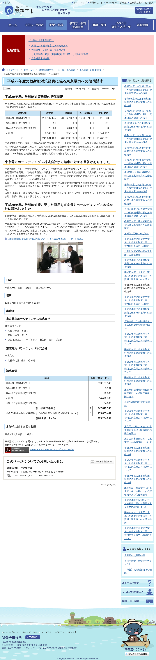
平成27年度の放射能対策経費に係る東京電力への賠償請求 (138, 353)
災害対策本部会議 (40, 58)
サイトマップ (80, 3)
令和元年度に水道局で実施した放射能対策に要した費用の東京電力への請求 (138, 212)
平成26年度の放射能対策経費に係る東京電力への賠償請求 (138, 381)
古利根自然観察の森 (134, 555)
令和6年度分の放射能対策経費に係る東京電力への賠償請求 (138, 102)
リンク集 (72, 632)
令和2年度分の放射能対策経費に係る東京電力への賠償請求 (138, 200)
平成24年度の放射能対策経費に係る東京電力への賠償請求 (138, 479)
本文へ (7, 3)
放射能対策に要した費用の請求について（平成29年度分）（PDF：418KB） (46, 238)
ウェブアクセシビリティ (52, 632)
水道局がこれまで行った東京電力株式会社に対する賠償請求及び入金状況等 (138, 491)
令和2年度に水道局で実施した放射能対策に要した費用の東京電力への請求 (138, 188)
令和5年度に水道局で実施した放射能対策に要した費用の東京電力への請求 (138, 114)
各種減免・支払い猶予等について (48, 50)
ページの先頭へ (108, 485)
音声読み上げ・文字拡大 (141, 3)
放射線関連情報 (46, 70)
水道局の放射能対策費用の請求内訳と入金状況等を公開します (138, 393)
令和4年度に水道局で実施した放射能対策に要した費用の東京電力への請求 (138, 139)
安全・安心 (29, 70)
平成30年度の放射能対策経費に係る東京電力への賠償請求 (138, 263)
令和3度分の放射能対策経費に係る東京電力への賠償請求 (138, 175)
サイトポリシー (29, 632)
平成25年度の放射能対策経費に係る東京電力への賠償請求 (138, 451)
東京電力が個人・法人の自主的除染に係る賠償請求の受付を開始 (138, 430)
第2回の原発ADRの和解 (136, 233)
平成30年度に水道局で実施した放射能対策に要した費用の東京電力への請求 (138, 242)
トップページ (12, 70)
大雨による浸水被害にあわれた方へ (49, 45)
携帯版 (123, 3)
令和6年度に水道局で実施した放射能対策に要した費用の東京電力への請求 (138, 89)
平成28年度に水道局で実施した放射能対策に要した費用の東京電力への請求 (138, 300)
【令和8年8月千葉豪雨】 (41, 40)
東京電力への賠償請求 (90, 70)
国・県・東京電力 (66, 70)
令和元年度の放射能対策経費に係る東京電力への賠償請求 (138, 224)
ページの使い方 (10, 632)
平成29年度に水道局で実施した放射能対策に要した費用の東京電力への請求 (138, 275)
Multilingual (111, 3)
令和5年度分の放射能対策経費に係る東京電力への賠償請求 (138, 126)
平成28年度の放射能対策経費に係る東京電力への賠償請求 (138, 312)
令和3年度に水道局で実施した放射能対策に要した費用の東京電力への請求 (138, 163)
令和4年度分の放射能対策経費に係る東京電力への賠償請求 (138, 151)
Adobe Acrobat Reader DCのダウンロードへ (52, 449)
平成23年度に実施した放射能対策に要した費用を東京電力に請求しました (138, 503)
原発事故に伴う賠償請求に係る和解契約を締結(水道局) (138, 325)
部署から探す (96, 3)
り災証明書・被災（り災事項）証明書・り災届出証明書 (59, 54)
